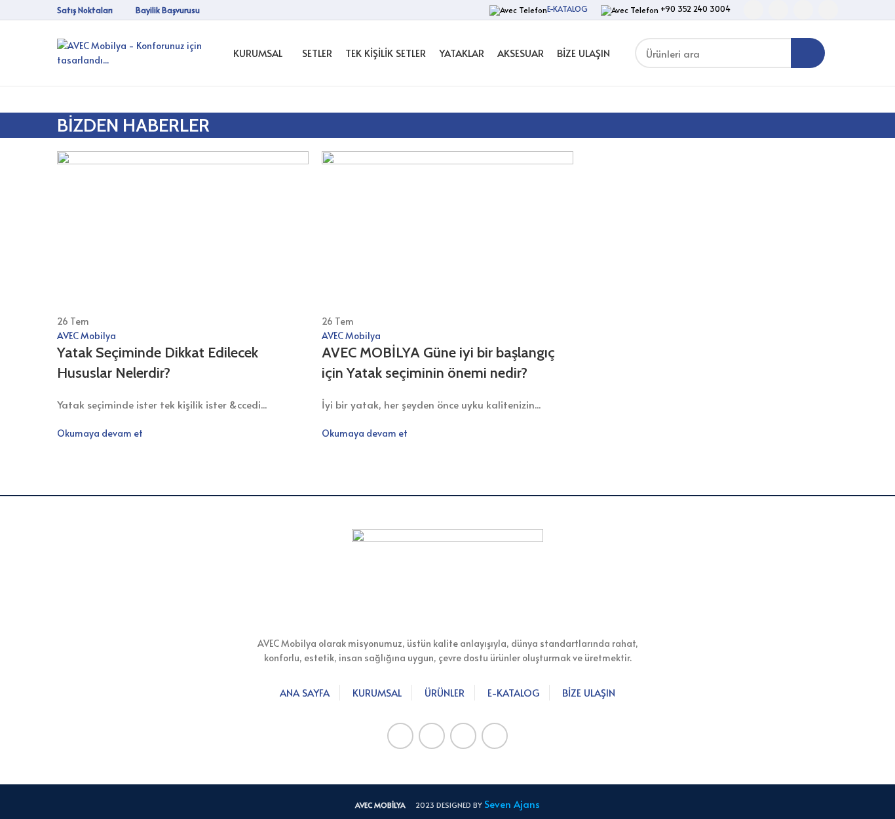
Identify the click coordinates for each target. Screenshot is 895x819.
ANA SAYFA (305, 692)
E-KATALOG (567, 8)
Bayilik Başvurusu (168, 10)
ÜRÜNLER (445, 692)
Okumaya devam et (100, 433)
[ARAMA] (808, 53)
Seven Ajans (512, 803)
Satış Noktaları (85, 10)
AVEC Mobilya (86, 335)
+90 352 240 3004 (694, 8)
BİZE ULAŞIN (588, 692)
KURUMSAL (377, 692)
